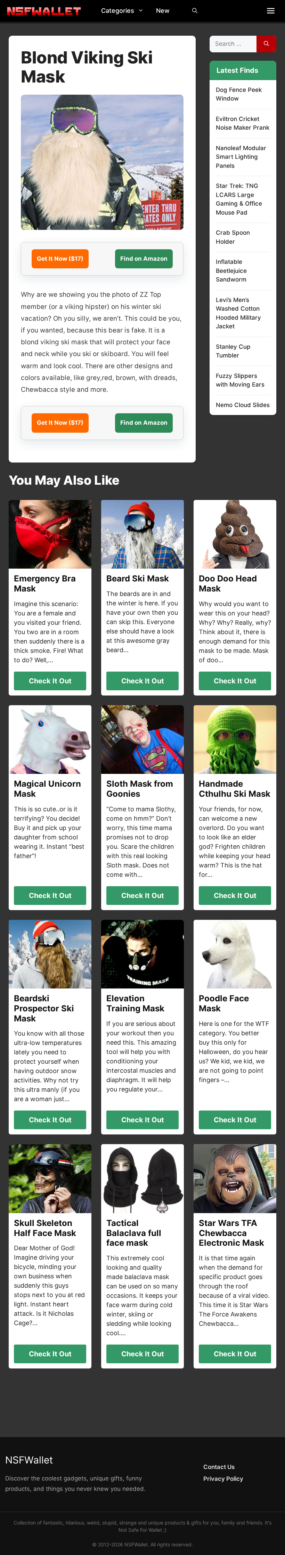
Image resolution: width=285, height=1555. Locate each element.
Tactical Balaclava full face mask (133, 1233)
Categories (117, 10)
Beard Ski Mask (137, 578)
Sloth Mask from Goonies (139, 789)
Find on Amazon (144, 258)
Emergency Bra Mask (45, 583)
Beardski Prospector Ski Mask (44, 1008)
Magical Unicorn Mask (47, 789)
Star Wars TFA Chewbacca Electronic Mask (231, 1233)
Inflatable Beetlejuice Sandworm (231, 270)
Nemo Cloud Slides (243, 404)
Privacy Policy (223, 1478)
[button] (142, 10)
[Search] (266, 44)
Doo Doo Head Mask (228, 583)
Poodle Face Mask (224, 1003)
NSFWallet (29, 1460)
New (163, 10)
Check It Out (50, 681)
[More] (270, 10)
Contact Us (219, 1466)
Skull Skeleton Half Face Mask (45, 1228)
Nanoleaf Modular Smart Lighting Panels (241, 157)
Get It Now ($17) (60, 258)
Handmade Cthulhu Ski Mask (234, 789)
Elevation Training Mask (135, 1003)
